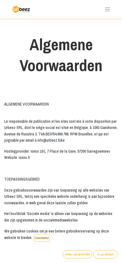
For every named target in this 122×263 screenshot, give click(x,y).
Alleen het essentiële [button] (77, 254)
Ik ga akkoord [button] (105, 254)
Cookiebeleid (42, 238)
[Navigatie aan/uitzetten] (107, 9)
